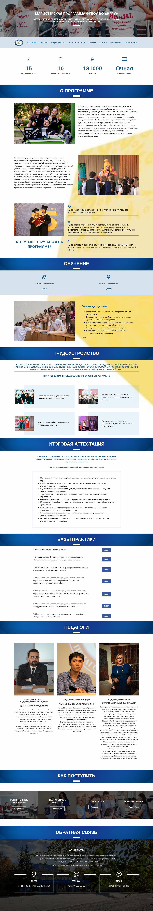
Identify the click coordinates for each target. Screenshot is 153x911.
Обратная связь (131, 43)
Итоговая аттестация (77, 43)
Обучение (44, 43)
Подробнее (19, 808)
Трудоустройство (58, 43)
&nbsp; (84, 337)
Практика (92, 43)
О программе (32, 43)
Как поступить (116, 43)
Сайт (106, 550)
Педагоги (103, 43)
